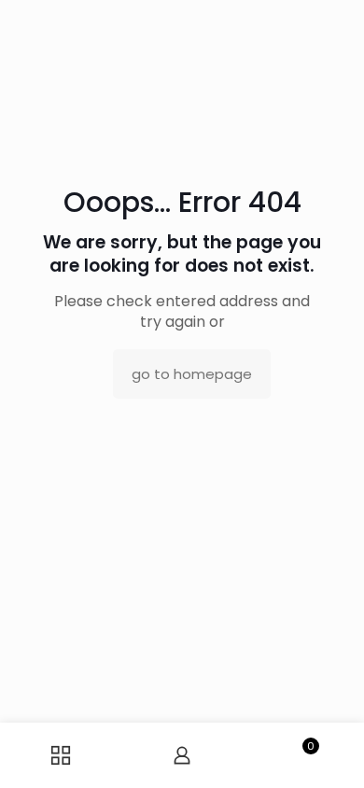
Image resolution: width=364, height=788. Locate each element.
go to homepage (192, 374)
